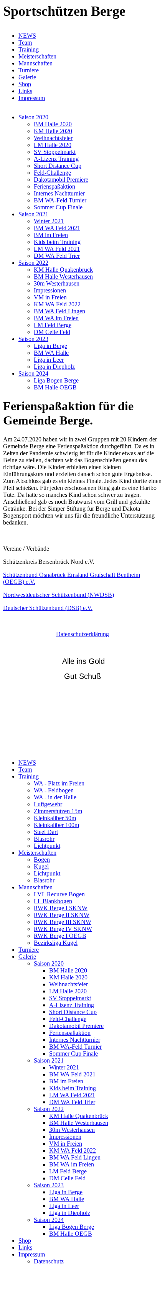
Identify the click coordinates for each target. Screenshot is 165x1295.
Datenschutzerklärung (82, 634)
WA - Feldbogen (54, 790)
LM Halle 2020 (52, 145)
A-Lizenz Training (56, 158)
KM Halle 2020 (53, 131)
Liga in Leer (49, 359)
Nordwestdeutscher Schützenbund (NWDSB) (58, 595)
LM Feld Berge (52, 325)
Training (28, 49)
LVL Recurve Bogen (59, 894)
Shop (24, 84)
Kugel (41, 866)
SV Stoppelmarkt (55, 152)
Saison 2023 (33, 339)
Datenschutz (49, 1261)
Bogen (42, 859)
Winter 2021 (49, 221)
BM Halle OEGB (55, 387)
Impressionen (50, 290)
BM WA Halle (51, 352)
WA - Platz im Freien (59, 783)
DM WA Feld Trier (57, 255)
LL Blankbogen (53, 901)
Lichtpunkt (47, 845)
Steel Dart (46, 832)
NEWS (27, 35)
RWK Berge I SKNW (60, 908)
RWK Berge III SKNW (62, 922)
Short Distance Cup (57, 165)
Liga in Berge (50, 346)
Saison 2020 (33, 117)
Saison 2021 (33, 214)
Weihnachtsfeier (53, 138)
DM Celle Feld (52, 332)
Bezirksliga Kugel (56, 942)
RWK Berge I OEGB (60, 935)
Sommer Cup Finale (58, 207)
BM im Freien (51, 235)
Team (25, 42)
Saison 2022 (33, 262)
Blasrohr (44, 838)
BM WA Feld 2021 (57, 228)
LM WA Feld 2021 (57, 249)
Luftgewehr (48, 804)
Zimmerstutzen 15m (58, 811)
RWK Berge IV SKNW (63, 929)
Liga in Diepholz (54, 366)
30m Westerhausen (56, 283)
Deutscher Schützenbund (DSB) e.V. (47, 608)
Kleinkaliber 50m (55, 818)
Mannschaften (35, 63)
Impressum (31, 98)
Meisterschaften (37, 56)
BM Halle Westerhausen (63, 276)
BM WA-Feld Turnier (60, 200)
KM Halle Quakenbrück (63, 269)
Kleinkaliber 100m (56, 825)
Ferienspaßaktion (54, 186)
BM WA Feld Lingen (59, 311)
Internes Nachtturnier (59, 193)
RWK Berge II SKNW (61, 915)
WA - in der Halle (55, 797)
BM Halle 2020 (53, 124)
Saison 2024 (33, 373)
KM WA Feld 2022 (57, 304)
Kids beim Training (57, 242)
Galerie (27, 77)
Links (25, 91)
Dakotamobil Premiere (61, 179)
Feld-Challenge (52, 172)
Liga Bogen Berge (56, 380)
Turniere (28, 70)
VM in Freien (50, 297)
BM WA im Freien (56, 318)
